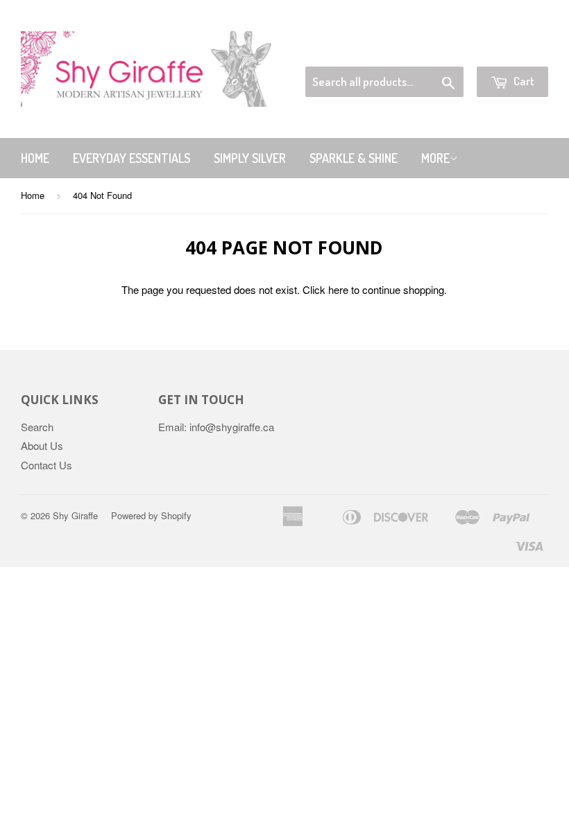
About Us (42, 445)
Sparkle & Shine (353, 158)
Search (37, 426)
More (435, 158)
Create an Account (509, 49)
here (338, 289)
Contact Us (46, 465)
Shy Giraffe (75, 515)
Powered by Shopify (151, 515)
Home (35, 158)
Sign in (434, 49)
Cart (522, 80)
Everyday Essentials (131, 158)
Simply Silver (250, 158)
